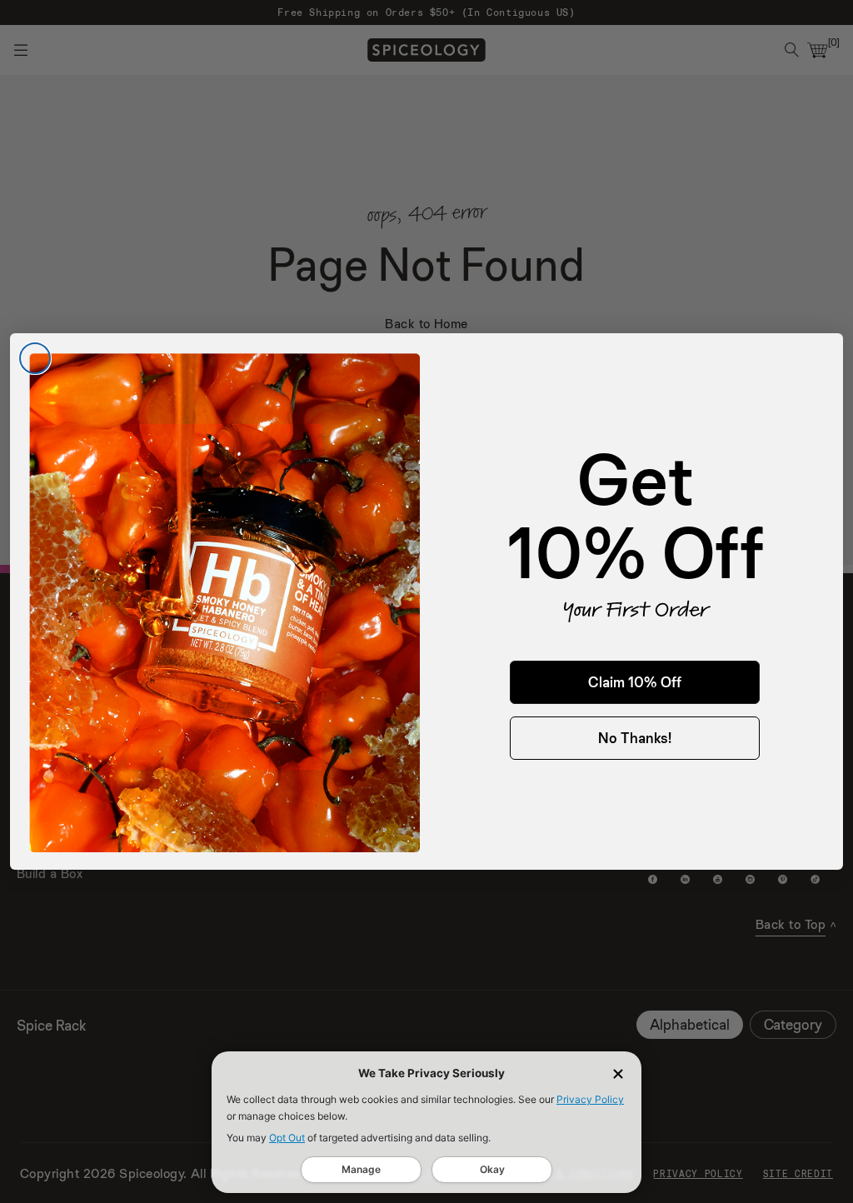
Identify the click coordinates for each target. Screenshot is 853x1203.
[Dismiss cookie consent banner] (618, 1073)
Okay (492, 1169)
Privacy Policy (590, 1099)
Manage (361, 1169)
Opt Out (287, 1137)
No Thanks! (634, 737)
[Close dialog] (35, 358)
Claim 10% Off (634, 681)
